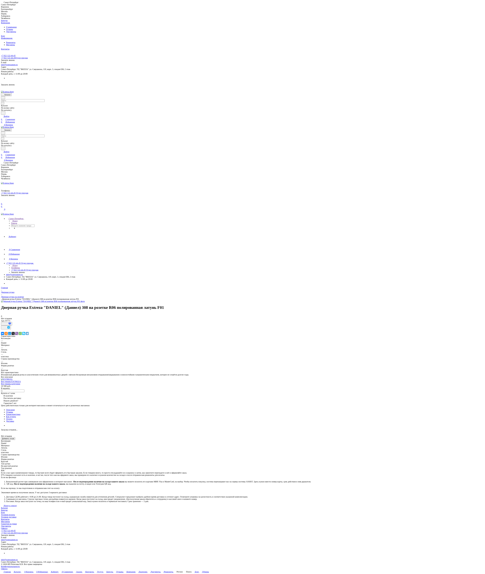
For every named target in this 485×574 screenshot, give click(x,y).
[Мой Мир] (9, 333)
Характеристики (13, 414)
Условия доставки (8, 517)
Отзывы (9, 29)
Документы (11, 32)
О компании (11, 27)
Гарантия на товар (9, 524)
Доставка (10, 421)
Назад (15, 221)
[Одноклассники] (6, 333)
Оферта (4, 528)
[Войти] (2, 201)
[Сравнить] (6, 327)
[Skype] (23, 333)
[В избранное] (6, 324)
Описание (10, 410)
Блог (3, 512)
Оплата (9, 419)
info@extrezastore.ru (9, 65)
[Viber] (16, 333)
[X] (13, 333)
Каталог (4, 508)
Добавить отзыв (8, 439)
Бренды (4, 510)
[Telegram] (27, 333)
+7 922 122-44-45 (8, 56)
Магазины (10, 45)
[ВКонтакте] (2, 333)
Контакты (5, 519)
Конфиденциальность (10, 566)
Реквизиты (10, 42)
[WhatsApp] (20, 333)
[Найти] (3, 113)
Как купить (11, 417)
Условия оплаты (8, 515)
